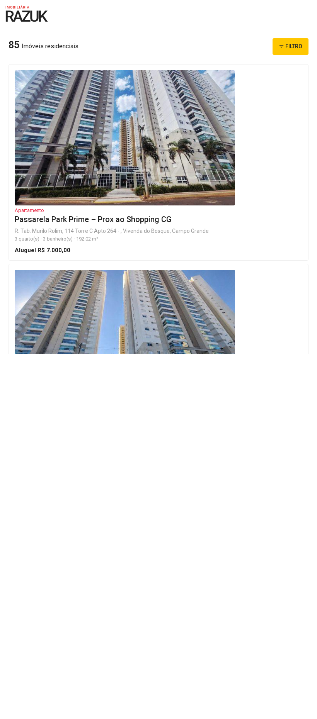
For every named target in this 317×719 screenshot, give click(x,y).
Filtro (293, 46)
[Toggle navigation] (301, 15)
